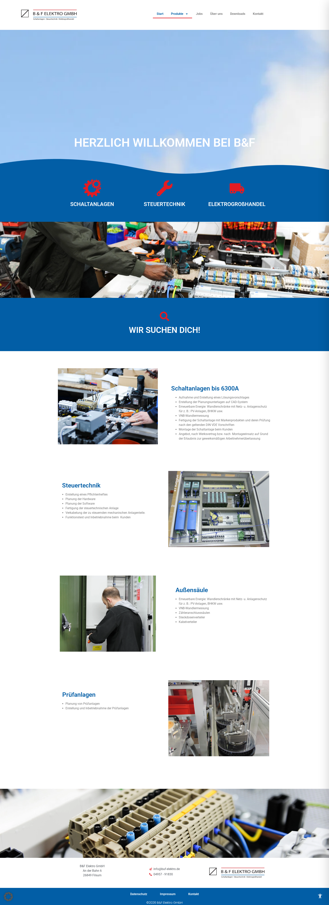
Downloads (237, 14)
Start (160, 14)
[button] (8, 896)
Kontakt (258, 14)
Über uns (216, 14)
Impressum (168, 894)
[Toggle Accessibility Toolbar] (320, 896)
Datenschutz (138, 894)
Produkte (177, 14)
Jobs (199, 14)
